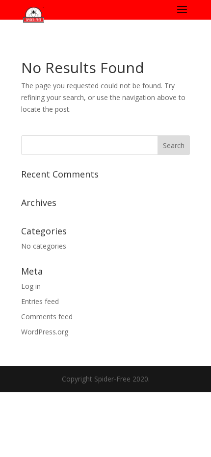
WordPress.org (44, 331)
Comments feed (47, 316)
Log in (31, 286)
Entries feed (40, 301)
